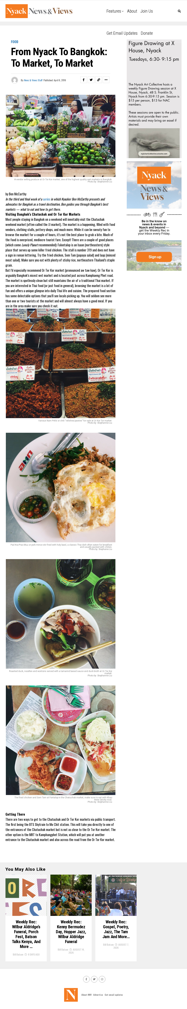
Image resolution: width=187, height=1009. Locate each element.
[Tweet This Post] (91, 80)
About (132, 11)
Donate (147, 33)
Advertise (98, 994)
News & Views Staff (33, 80)
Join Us (146, 11)
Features (113, 11)
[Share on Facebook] (83, 80)
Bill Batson (18, 954)
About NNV (86, 994)
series (47, 199)
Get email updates (122, 33)
